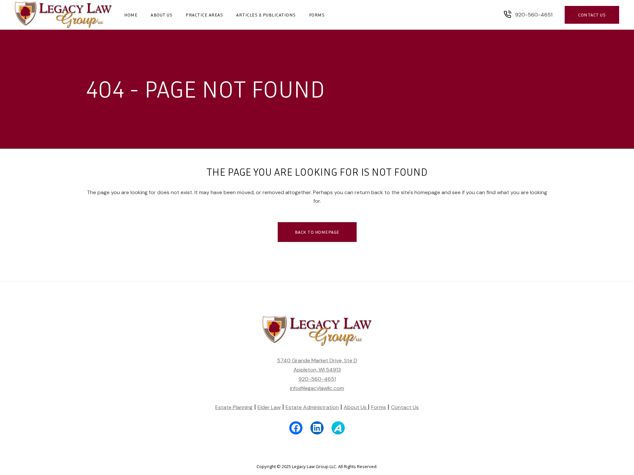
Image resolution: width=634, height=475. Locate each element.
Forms (378, 407)
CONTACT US (592, 14)
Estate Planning (234, 407)
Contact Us (405, 407)
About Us (356, 407)
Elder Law (269, 407)
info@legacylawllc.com (317, 388)
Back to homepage (317, 232)
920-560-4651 (317, 378)
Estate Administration (312, 407)
